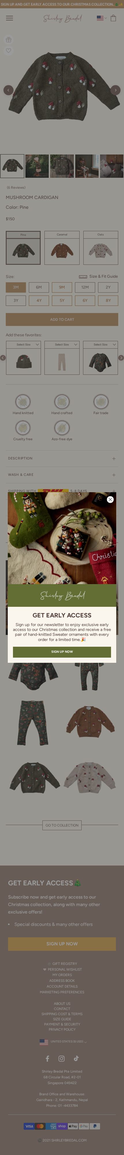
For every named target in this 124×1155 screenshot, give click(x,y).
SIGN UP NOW (62, 652)
